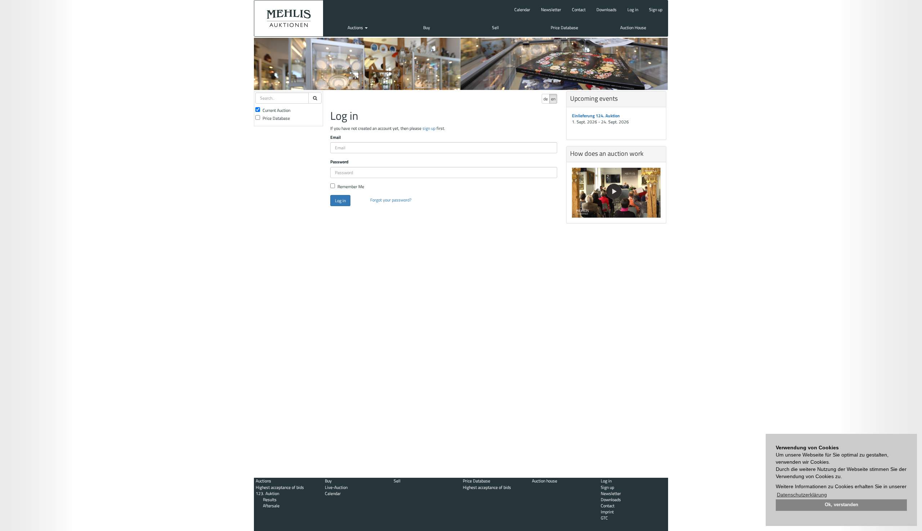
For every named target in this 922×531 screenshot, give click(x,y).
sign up (428, 128)
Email (335, 137)
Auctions (356, 27)
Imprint (607, 511)
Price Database (564, 27)
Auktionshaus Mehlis (288, 18)
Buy (426, 27)
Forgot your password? (390, 199)
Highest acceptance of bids (280, 487)
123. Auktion (267, 493)
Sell (495, 27)
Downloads (606, 9)
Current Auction (276, 110)
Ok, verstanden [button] (841, 504)
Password (339, 162)
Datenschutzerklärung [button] (802, 495)
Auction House (633, 27)
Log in (632, 9)
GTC (604, 517)
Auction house (544, 480)
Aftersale (271, 505)
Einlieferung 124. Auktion (596, 115)
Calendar (522, 9)
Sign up (655, 9)
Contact (579, 9)
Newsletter (551, 9)
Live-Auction (336, 487)
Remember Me (350, 186)
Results (270, 499)
